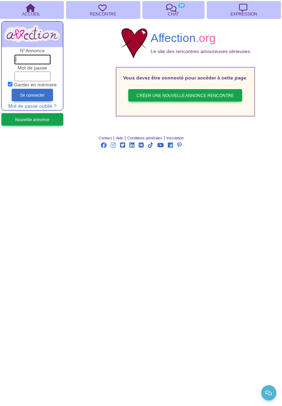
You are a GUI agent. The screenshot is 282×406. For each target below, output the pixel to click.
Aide (119, 138)
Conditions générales (144, 138)
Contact (105, 138)
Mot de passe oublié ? (32, 106)
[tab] (103, 10)
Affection (183, 37)
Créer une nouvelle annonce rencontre (185, 95)
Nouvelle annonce (32, 119)
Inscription (175, 138)
